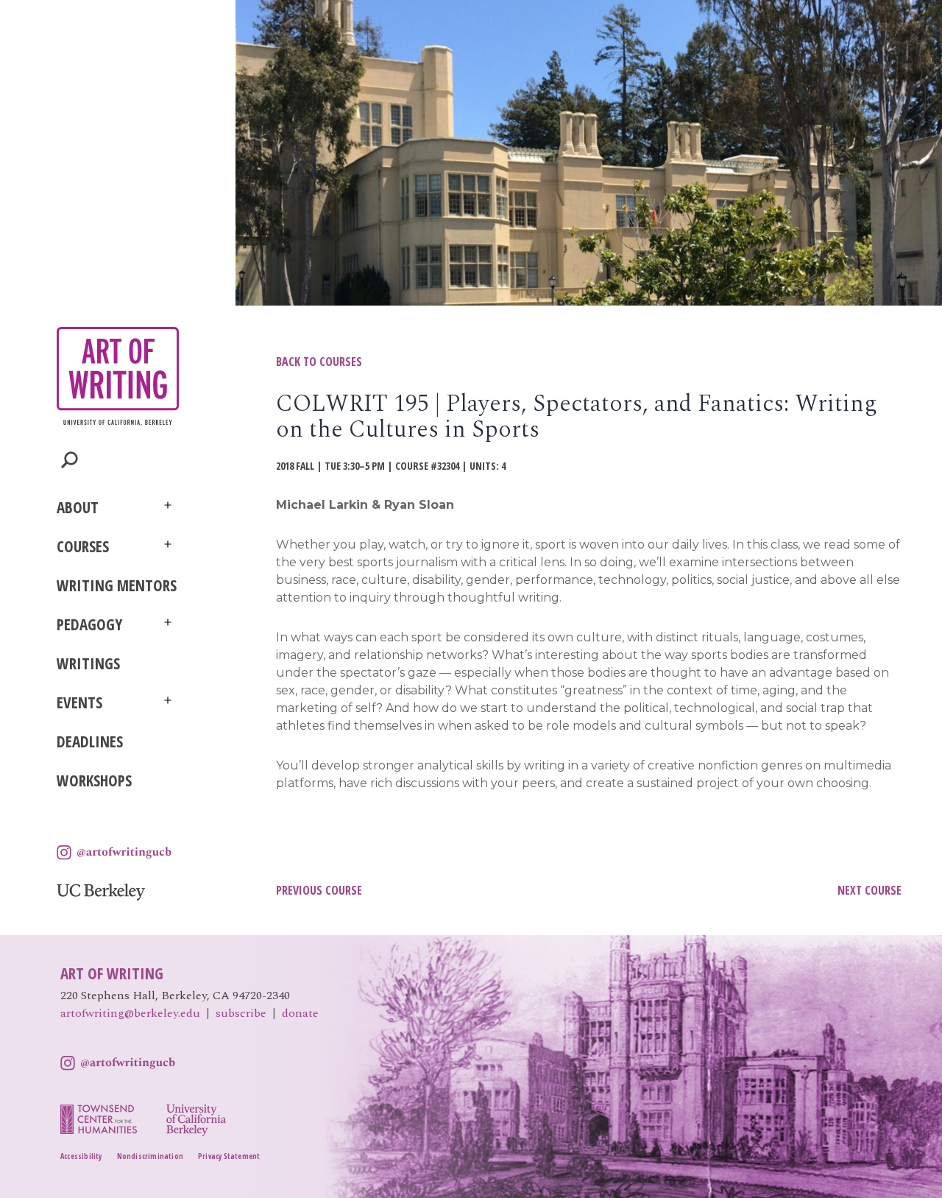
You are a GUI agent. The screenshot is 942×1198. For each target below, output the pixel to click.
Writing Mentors (117, 585)
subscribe (241, 1013)
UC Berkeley (101, 892)
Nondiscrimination (150, 1156)
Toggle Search (69, 460)
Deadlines (90, 741)
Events (79, 702)
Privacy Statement (229, 1156)
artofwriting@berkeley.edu (130, 1013)
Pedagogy (89, 624)
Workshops (94, 780)
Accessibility (81, 1156)
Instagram (114, 852)
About (78, 507)
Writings (88, 663)
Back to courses (319, 361)
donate (300, 1013)
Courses (83, 546)
